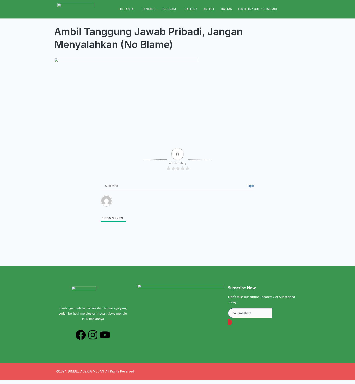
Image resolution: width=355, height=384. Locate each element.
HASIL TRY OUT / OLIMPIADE (258, 9)
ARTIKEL (209, 9)
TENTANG (149, 9)
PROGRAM (169, 9)
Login (250, 185)
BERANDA (127, 9)
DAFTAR (226, 9)
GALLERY (190, 9)
